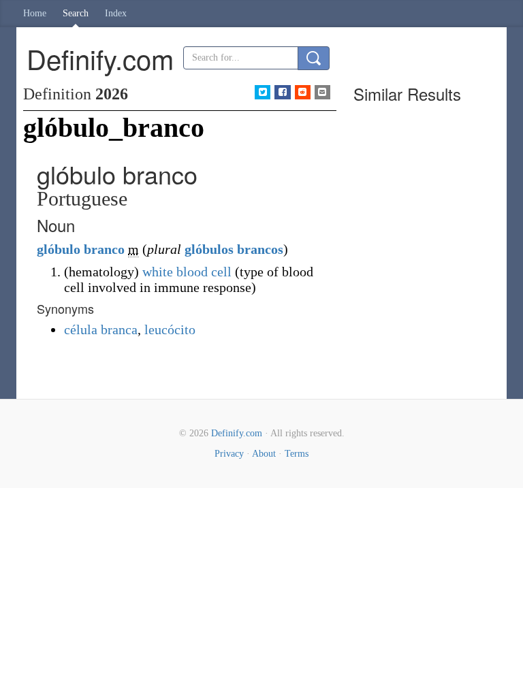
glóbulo (58, 249)
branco (104, 249)
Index (116, 13)
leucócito (169, 329)
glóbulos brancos (234, 249)
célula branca (101, 329)
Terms (296, 454)
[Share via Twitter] (262, 92)
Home (34, 13)
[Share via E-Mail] (322, 92)
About (264, 454)
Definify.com (236, 433)
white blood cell (187, 271)
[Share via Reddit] (302, 92)
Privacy (229, 454)
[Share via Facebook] (282, 92)
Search (76, 13)
